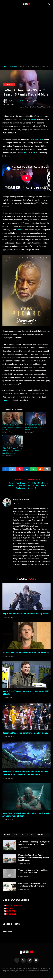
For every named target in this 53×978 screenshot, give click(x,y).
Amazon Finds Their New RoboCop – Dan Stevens (25, 652)
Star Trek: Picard (29, 119)
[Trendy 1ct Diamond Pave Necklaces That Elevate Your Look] (9, 873)
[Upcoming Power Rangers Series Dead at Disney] (26, 716)
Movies (25, 835)
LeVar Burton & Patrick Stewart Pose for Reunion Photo (12, 427)
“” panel (36, 139)
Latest (7, 835)
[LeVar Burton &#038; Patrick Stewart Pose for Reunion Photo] (12, 418)
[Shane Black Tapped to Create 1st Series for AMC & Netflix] (26, 674)
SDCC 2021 (11, 911)
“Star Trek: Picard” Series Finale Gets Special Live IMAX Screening (12, 450)
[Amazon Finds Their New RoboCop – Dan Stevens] (26, 635)
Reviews (39, 835)
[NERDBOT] (26, 3)
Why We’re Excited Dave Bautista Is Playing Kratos (25, 613)
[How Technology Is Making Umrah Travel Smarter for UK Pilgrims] (9, 886)
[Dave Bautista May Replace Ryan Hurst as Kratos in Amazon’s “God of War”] (26, 796)
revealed (20, 230)
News (16, 835)
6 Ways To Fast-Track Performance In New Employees (16, 485)
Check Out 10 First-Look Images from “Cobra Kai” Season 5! (38, 485)
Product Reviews (15, 906)
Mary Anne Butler (18, 101)
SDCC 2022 (11, 914)
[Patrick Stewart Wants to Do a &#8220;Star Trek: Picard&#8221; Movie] (35, 418)
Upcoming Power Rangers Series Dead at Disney (25, 733)
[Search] (49, 4)
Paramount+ (7, 400)
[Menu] (4, 4)
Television (9, 84)
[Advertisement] (26, 36)
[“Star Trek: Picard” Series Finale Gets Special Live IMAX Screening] (12, 441)
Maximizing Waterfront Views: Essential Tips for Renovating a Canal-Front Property (34, 857)
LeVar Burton (29, 153)
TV (32, 835)
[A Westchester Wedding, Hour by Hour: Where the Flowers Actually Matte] (9, 845)
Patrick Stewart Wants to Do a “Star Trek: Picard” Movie (35, 427)
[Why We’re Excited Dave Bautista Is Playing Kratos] (26, 596)
